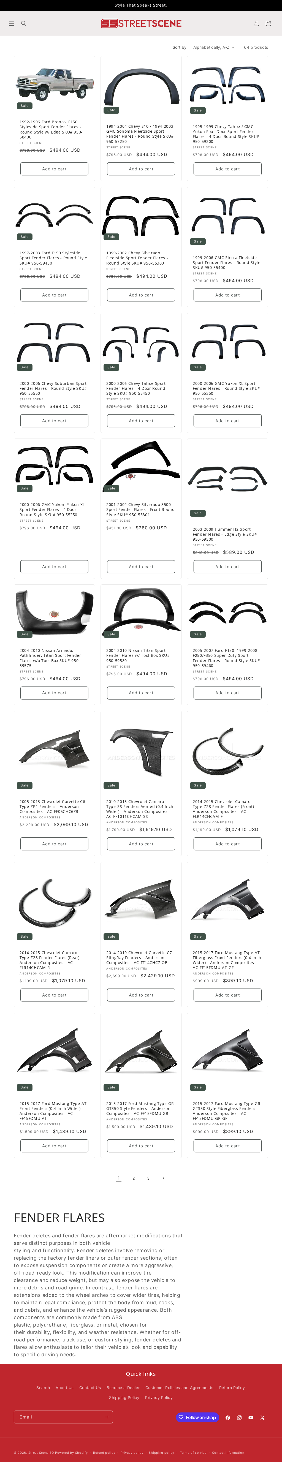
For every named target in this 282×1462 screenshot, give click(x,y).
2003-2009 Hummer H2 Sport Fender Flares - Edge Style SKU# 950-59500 (225, 534)
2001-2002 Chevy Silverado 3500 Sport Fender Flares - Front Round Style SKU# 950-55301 (140, 509)
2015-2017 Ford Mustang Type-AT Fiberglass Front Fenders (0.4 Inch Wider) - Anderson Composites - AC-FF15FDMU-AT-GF (227, 960)
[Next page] (163, 1178)
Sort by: (180, 47)
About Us (65, 1387)
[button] (12, 23)
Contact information (228, 1453)
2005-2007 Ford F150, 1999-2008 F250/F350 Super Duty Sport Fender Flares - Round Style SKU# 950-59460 (226, 658)
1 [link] (119, 1178)
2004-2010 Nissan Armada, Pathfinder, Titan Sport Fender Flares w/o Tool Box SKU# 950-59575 (50, 658)
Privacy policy (132, 1453)
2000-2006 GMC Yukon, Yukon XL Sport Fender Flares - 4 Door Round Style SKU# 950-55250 (52, 509)
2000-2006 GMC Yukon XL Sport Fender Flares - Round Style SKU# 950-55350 (226, 388)
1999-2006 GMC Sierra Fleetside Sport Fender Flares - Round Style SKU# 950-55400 (227, 262)
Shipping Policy (124, 1397)
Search (43, 1387)
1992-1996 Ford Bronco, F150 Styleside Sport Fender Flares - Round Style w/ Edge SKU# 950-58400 (51, 129)
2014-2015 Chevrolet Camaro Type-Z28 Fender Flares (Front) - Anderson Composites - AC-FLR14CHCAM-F (225, 809)
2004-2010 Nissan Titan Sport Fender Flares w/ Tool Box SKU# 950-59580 (138, 655)
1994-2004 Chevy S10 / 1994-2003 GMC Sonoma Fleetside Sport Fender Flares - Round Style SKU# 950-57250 (140, 134)
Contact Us (90, 1387)
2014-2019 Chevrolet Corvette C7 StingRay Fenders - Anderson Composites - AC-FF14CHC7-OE (139, 957)
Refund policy (104, 1453)
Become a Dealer (123, 1387)
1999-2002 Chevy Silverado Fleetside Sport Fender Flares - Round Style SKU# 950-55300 (137, 258)
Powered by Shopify (71, 1453)
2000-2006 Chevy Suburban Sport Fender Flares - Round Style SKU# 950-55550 (53, 388)
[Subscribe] (107, 1417)
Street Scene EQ (41, 1453)
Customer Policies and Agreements (179, 1387)
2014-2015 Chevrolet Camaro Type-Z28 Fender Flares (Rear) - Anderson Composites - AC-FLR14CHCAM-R (51, 960)
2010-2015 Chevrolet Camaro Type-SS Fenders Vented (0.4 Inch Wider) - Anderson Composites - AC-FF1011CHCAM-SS (139, 809)
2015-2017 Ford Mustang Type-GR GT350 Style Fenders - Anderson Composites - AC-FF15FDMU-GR (140, 1108)
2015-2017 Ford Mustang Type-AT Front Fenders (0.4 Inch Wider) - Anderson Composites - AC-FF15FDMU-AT (53, 1111)
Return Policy (232, 1387)
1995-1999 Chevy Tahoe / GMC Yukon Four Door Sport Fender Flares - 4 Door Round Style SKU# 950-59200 (226, 134)
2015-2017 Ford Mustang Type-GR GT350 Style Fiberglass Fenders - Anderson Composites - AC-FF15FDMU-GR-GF (227, 1111)
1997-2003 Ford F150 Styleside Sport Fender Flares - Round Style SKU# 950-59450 (53, 258)
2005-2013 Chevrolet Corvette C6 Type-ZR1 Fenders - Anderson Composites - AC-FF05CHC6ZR (52, 806)
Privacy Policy (159, 1397)
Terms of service (193, 1453)
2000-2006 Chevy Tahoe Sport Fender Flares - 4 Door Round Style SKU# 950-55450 (136, 388)
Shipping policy (161, 1453)
